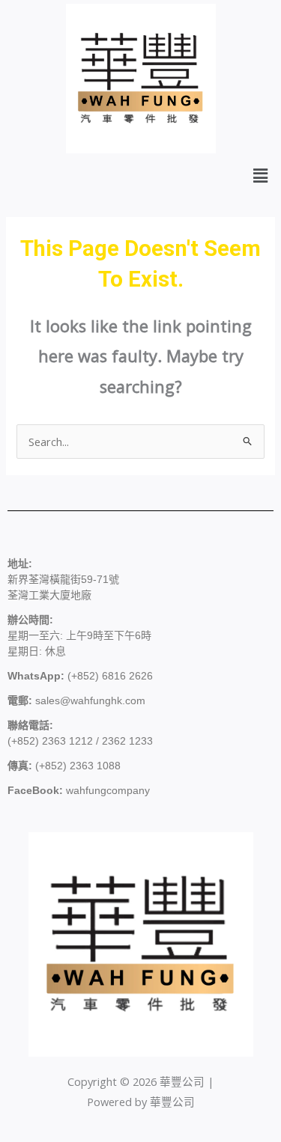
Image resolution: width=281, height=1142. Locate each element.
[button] (261, 175)
